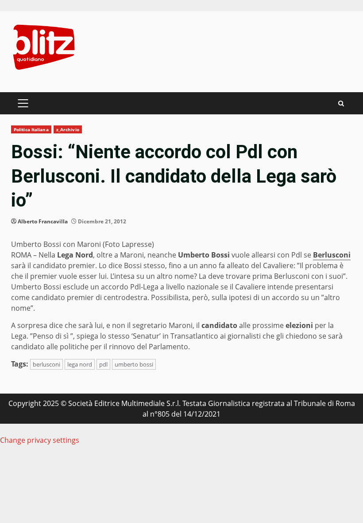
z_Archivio (67, 129)
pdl (103, 364)
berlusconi (46, 364)
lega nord (79, 364)
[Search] (341, 103)
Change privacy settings (39, 440)
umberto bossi (134, 364)
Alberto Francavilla (43, 221)
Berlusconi (332, 255)
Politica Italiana (31, 129)
